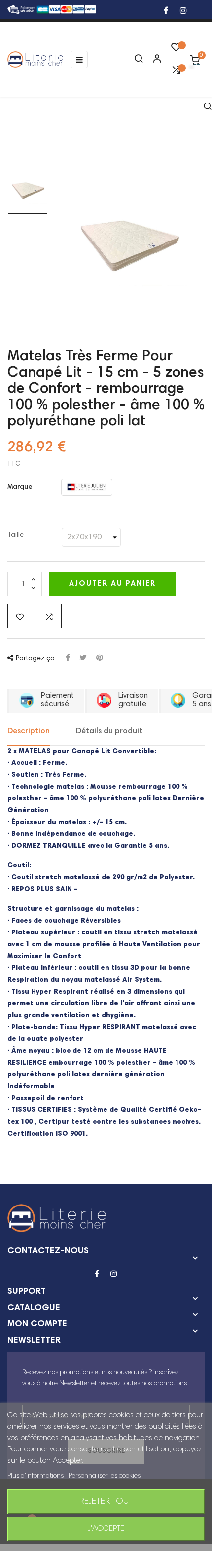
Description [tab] (28, 731)
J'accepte (106, 1529)
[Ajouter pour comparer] (49, 616)
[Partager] (68, 659)
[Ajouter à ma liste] (19, 616)
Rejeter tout (106, 1501)
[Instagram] (183, 11)
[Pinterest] (99, 659)
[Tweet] (83, 659)
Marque (20, 487)
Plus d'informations (36, 1476)
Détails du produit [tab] (109, 731)
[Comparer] (176, 72)
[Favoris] (176, 49)
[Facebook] (166, 11)
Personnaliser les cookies (105, 1476)
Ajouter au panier (112, 583)
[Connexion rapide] (152, 59)
